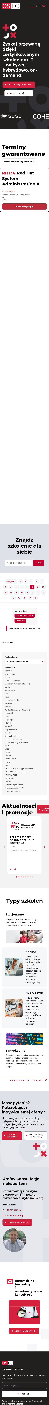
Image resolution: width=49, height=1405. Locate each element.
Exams (7, 716)
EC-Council (9, 713)
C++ (6, 693)
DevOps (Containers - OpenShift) (17, 710)
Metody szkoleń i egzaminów (18, 161)
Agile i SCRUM (10, 674)
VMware (8, 781)
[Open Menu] (32, 6)
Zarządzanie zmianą (12, 791)
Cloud (7, 697)
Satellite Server (10, 759)
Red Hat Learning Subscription (16, 742)
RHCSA (7, 752)
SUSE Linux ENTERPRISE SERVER (17, 772)
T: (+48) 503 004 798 (11, 1210)
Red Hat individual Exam (14, 739)
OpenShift (8, 726)
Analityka (8, 677)
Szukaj (38, 563)
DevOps (8, 706)
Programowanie (11, 729)
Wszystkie (11, 581)
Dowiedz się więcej (25, 206)
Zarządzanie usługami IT (14, 788)
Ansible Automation (12, 680)
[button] (44, 847)
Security (8, 762)
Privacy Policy (38, 1401)
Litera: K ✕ (20, 621)
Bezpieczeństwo (11, 690)
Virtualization (9, 778)
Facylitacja (9, 719)
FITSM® (8, 723)
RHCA (7, 746)
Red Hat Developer (12, 736)
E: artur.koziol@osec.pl (13, 1215)
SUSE (7, 765)
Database (8, 703)
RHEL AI (8, 755)
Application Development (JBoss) (17, 684)
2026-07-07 (13, 846)
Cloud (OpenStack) (12, 700)
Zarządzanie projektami (14, 785)
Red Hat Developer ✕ (24, 615)
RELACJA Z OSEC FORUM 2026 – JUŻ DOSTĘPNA (22, 840)
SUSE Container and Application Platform (20, 768)
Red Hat (8, 732)
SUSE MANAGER (11, 775)
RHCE (7, 749)
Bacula (7, 687)
